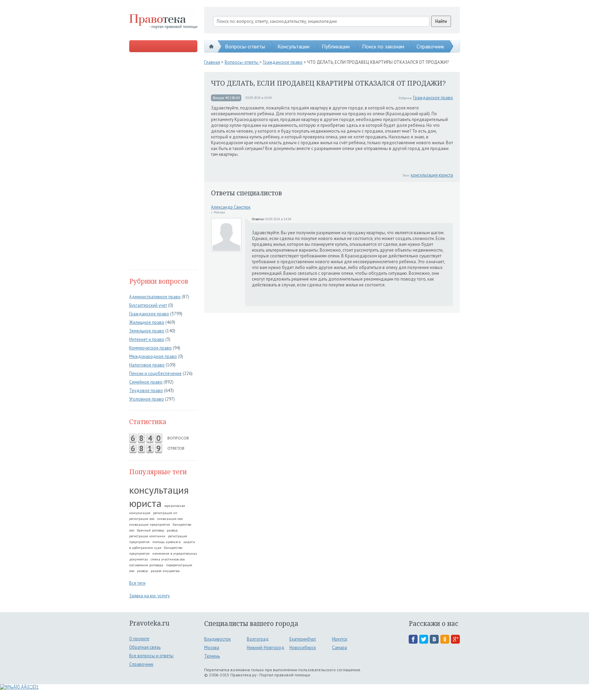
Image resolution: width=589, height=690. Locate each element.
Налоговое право (147, 365)
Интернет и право (146, 339)
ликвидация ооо (170, 518)
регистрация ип (165, 513)
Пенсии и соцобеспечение (155, 373)
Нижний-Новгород (265, 647)
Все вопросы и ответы (151, 656)
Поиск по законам (383, 46)
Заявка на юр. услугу (149, 596)
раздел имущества (165, 571)
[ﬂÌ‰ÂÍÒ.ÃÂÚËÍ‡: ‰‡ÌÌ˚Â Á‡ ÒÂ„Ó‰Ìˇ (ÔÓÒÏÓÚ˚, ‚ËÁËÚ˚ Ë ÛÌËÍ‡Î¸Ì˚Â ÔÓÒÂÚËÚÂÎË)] (19, 687)
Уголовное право (146, 399)
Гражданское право (149, 314)
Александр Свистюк (231, 207)
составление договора (146, 565)
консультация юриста (159, 496)
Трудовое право (146, 390)
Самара (339, 647)
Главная (212, 62)
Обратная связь (145, 647)
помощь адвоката (166, 542)
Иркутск (339, 639)
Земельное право (146, 331)
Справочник (430, 46)
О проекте (139, 639)
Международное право (153, 356)
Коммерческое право (150, 348)
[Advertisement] (163, 161)
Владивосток (217, 639)
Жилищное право (146, 322)
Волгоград (258, 639)
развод (142, 571)
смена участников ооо (168, 559)
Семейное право (146, 382)
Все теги (137, 583)
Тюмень (212, 656)
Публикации (336, 46)
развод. (172, 530)
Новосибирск (302, 647)
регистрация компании (147, 536)
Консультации (293, 46)
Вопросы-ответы (245, 46)
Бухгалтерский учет (148, 305)
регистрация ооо (141, 518)
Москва (211, 647)
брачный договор (150, 530)
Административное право (155, 297)
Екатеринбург (302, 639)
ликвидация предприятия (149, 524)
